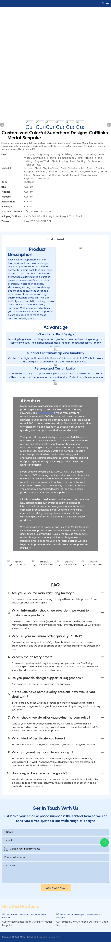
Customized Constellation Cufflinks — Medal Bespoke (27, 923)
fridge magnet (46, 413)
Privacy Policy (54, 937)
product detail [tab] (55, 239)
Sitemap (41, 937)
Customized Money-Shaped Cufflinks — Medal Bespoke (82, 923)
